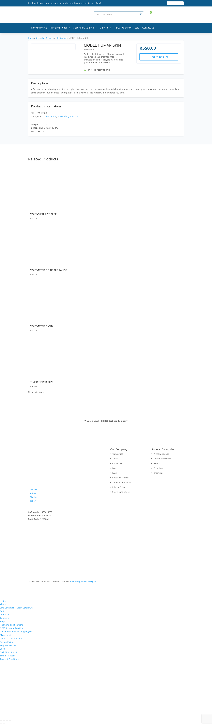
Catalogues (117, 454)
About (115, 458)
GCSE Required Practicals (12, 628)
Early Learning (39, 27)
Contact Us (148, 27)
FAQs (114, 473)
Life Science (61, 38)
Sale (137, 27)
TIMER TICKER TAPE (41, 382)
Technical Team (7, 655)
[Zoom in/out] (1, 720)
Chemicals (158, 473)
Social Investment (120, 477)
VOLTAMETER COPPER (43, 214)
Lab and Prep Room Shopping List (16, 631)
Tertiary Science (123, 27)
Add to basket (159, 57)
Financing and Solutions (11, 624)
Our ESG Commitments (11, 638)
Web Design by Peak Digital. (83, 581)
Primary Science (58, 27)
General (104, 27)
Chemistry (158, 468)
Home (31, 38)
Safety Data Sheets (121, 492)
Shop (2, 648)
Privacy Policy (118, 487)
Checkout (4, 614)
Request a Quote (8, 645)
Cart (2, 611)
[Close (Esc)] (10, 720)
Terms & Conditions (121, 482)
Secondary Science (83, 27)
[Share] (7, 720)
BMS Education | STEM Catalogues (16, 607)
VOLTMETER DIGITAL (42, 326)
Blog (114, 468)
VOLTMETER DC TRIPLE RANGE (48, 270)
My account (5, 635)
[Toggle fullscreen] (4, 720)
